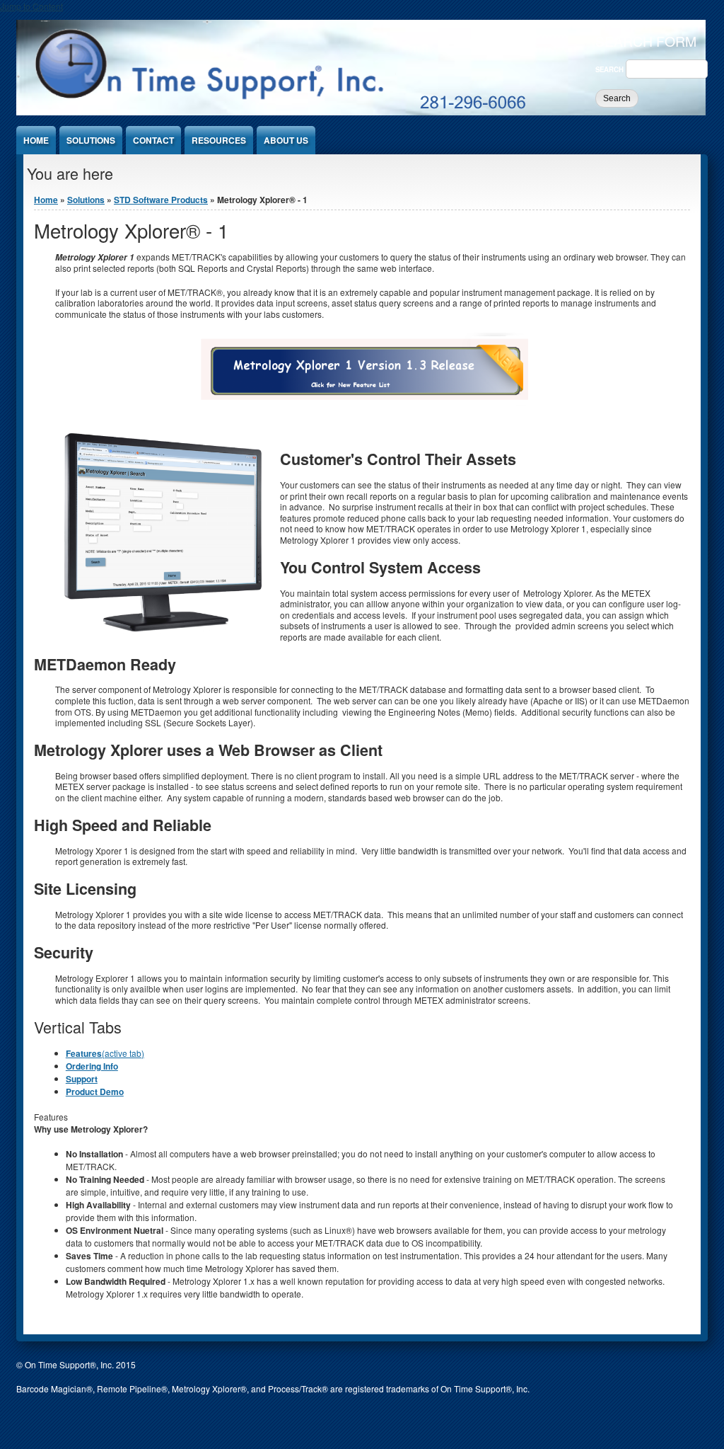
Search (610, 69)
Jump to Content (31, 6)
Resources (219, 140)
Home (36, 140)
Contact (153, 140)
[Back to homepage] (361, 111)
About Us (286, 140)
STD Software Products (161, 199)
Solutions (90, 140)
